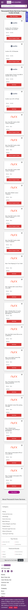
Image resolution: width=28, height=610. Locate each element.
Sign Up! (20, 560)
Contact (3, 593)
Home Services (6, 519)
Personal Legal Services (8, 528)
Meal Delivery (6, 521)
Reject (15, 607)
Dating (4, 511)
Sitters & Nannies (7, 531)
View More (14, 492)
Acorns (17, 541)
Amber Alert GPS (6, 541)
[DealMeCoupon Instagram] (8, 571)
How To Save (26, 17)
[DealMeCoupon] (6, 565)
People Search (6, 526)
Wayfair (4, 554)
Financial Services (7, 514)
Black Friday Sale (5, 577)
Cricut (4, 551)
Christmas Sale (5, 582)
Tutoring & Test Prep (7, 533)
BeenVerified (18, 544)
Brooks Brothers (19, 551)
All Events (3, 585)
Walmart (4, 556)
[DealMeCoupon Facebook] (2, 571)
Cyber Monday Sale (6, 580)
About (2, 591)
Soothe (4, 544)
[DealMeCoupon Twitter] (5, 571)
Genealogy (5, 516)
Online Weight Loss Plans (9, 524)
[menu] (2, 2)
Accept (10, 607)
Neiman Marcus (19, 554)
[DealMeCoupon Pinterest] (11, 571)
